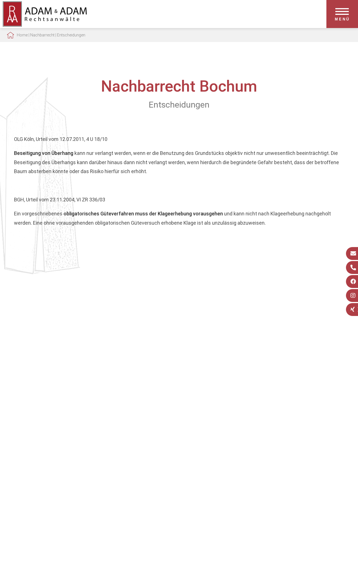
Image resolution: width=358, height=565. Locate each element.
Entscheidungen (71, 35)
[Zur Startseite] (45, 25)
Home (22, 35)
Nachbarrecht (42, 35)
